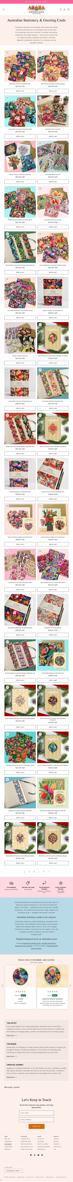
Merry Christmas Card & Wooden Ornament (53, 446)
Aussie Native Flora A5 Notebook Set (53, 491)
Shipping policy (50, 1177)
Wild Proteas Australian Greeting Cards (53, 84)
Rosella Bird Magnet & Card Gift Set (53, 673)
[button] (4, 9)
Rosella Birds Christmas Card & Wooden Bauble (20, 856)
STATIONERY (8, 1144)
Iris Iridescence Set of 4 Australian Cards (20, 310)
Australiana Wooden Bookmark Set (53, 401)
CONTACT (56, 1139)
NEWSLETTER (57, 1146)
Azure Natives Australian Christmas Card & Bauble (53, 765)
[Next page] (48, 872)
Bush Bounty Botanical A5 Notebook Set (20, 627)
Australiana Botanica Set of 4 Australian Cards (20, 765)
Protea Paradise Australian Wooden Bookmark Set (20, 673)
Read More (10, 1035)
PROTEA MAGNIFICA (26, 1144)
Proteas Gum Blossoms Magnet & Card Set (53, 810)
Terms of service (40, 1177)
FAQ (55, 1149)
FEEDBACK (57, 1144)
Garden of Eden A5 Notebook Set (53, 310)
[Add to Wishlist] (7, 52)
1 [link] (24, 872)
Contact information (61, 1177)
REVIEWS (56, 1141)
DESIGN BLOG (41, 1149)
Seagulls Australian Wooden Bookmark (20, 810)
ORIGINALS (7, 1149)
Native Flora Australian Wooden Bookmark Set (20, 446)
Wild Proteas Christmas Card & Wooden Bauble (53, 856)
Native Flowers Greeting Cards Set (20, 174)
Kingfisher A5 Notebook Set (52, 627)
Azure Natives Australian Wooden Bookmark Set (20, 265)
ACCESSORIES (8, 1146)
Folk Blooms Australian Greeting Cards (20, 582)
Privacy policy (30, 1177)
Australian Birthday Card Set (52, 220)
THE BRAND (40, 1141)
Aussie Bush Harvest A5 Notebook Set (20, 401)
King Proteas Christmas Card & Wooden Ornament (53, 356)
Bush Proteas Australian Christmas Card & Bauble (20, 718)
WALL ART (7, 1139)
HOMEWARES (8, 1141)
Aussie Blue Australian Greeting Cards (20, 129)
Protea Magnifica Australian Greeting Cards (53, 265)
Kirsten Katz (12, 1177)
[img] (20, 991)
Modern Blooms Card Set (20, 356)
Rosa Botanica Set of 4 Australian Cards (53, 582)
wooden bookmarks (49, 943)
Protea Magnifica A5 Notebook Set (20, 491)
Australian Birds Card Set (52, 174)
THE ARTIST (40, 1139)
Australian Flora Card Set (52, 129)
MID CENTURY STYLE (27, 1146)
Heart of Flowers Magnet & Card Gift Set (20, 537)
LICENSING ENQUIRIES (43, 1146)
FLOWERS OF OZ (25, 1139)
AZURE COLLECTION (26, 1149)
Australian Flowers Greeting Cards (20, 84)
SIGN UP (37, 1126)
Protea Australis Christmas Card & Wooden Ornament (53, 719)
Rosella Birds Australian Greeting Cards (20, 220)
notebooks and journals (23, 946)
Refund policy (21, 1177)
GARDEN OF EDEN (26, 1141)
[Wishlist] (1, 1180)
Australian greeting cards (31, 943)
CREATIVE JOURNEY (43, 1144)
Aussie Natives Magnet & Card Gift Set (53, 537)
